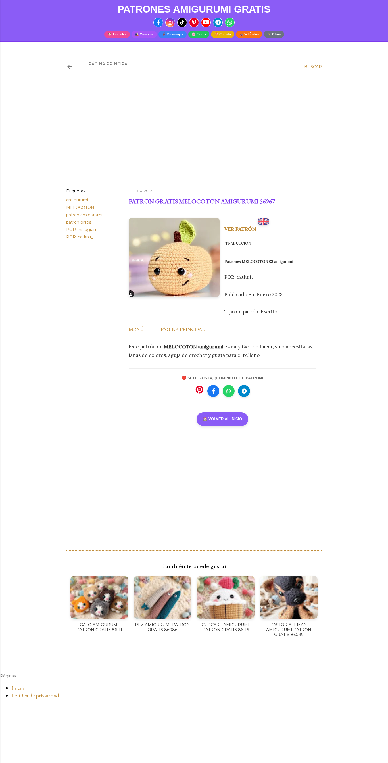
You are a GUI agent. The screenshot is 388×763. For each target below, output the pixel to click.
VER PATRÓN (241, 229)
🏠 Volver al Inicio (222, 419)
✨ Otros (274, 34)
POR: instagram (82, 229)
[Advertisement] (194, 134)
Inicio (17, 688)
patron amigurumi (84, 214)
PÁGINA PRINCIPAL (183, 329)
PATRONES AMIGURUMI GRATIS (194, 8)
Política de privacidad (35, 695)
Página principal (109, 63)
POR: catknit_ (79, 237)
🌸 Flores (199, 34)
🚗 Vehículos (249, 34)
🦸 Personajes (172, 34)
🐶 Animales (117, 34)
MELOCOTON (80, 207)
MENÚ (136, 329)
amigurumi (77, 200)
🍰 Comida (222, 34)
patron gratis (78, 222)
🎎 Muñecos (144, 34)
